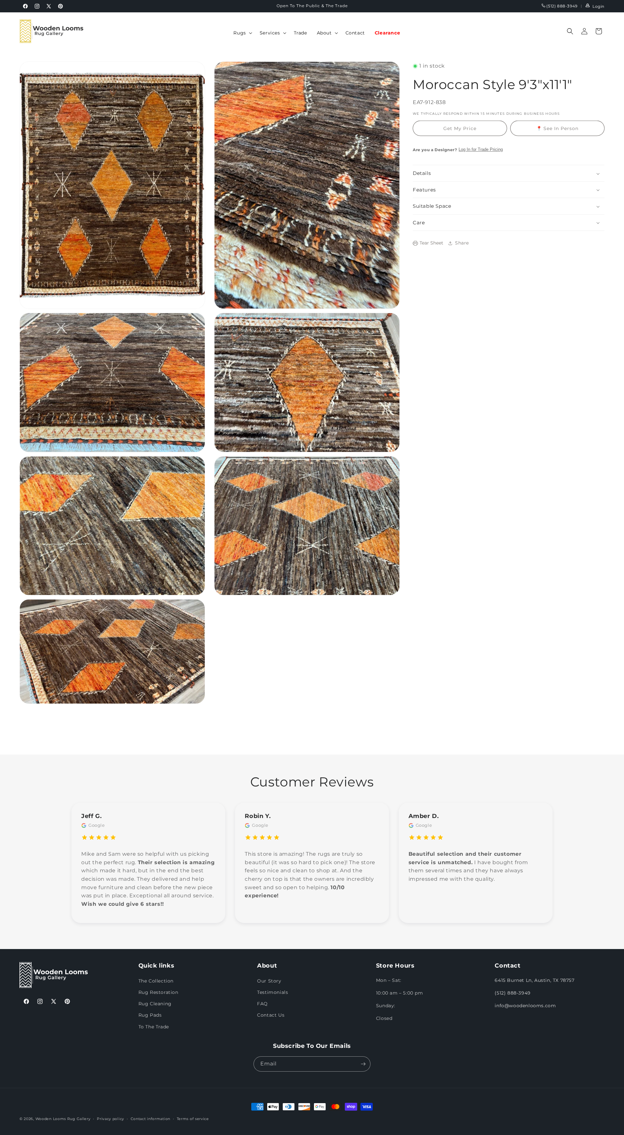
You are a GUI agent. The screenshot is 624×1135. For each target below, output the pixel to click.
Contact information (150, 1118)
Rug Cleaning (155, 1004)
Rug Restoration (158, 992)
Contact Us (270, 1015)
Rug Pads (150, 1015)
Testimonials (272, 992)
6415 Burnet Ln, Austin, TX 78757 (534, 980)
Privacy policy (110, 1118)
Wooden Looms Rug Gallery (63, 1118)
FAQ (262, 1004)
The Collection (156, 981)
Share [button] (462, 243)
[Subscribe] (363, 1064)
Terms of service (193, 1118)
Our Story (269, 981)
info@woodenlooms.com (525, 1006)
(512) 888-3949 (561, 6)
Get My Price (459, 128)
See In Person (557, 128)
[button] (241, 33)
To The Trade (153, 1027)
